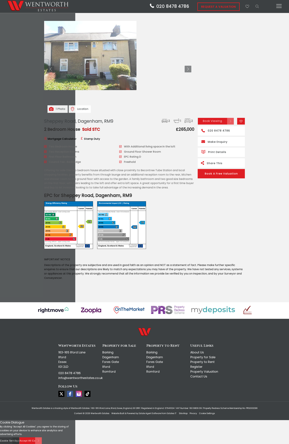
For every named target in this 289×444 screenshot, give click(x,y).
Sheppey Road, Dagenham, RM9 (78, 121)
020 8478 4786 (219, 131)
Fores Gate (110, 362)
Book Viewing (212, 121)
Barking (107, 352)
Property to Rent (202, 362)
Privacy (193, 413)
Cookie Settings (207, 413)
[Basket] (247, 6)
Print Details (217, 152)
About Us (197, 352)
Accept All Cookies (30, 440)
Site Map (183, 413)
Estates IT (171, 413)
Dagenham (110, 357)
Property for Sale (202, 357)
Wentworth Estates (100, 413)
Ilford (106, 367)
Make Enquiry (217, 142)
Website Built (117, 413)
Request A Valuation (218, 7)
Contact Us (198, 376)
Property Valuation (204, 371)
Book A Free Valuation (221, 174)
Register (196, 367)
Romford (109, 371)
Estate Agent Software (150, 413)
